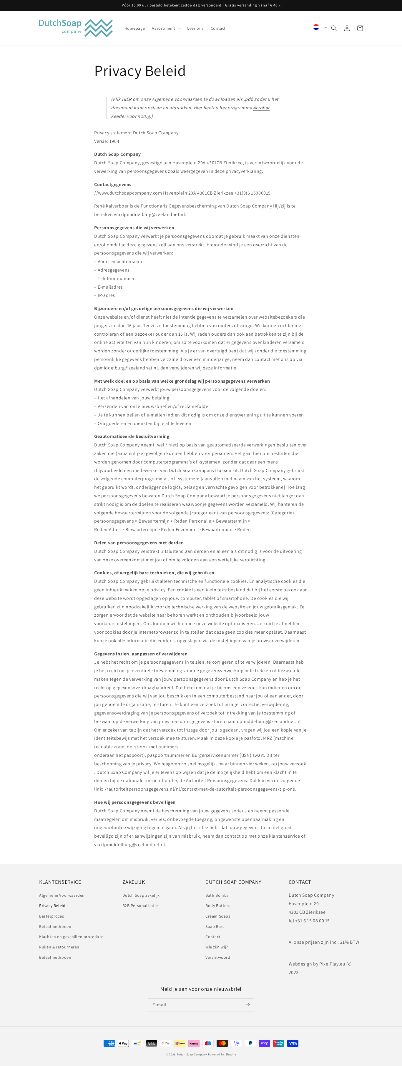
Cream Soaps (217, 916)
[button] (334, 28)
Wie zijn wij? (216, 947)
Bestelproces (51, 916)
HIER (127, 99)
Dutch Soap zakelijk (141, 895)
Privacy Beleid (52, 905)
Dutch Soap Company (192, 1054)
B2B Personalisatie (140, 905)
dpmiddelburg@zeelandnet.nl (153, 214)
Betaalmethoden (55, 926)
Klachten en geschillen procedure (71, 936)
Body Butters (217, 905)
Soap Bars (214, 926)
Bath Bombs (217, 895)
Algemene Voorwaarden (62, 895)
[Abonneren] (247, 1004)
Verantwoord (217, 957)
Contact (212, 936)
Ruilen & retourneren (59, 947)
